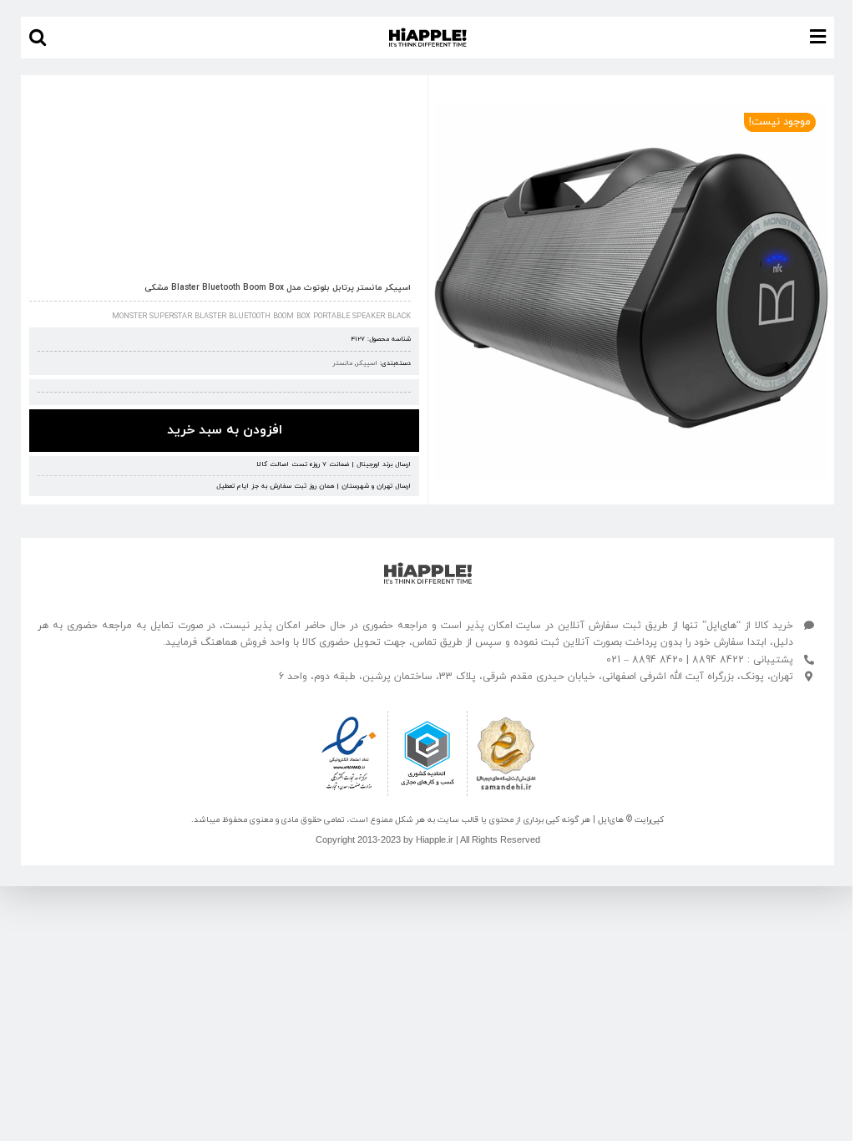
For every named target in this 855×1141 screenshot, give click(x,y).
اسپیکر (366, 363)
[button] (37, 37)
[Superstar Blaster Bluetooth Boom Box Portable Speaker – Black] (631, 293)
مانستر (342, 363)
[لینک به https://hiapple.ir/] (428, 573)
